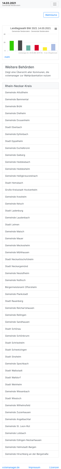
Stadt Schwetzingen (16, 349)
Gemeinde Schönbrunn (17, 335)
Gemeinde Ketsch (14, 203)
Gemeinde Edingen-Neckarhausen (23, 440)
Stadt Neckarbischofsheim (19, 259)
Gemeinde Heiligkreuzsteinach (21, 175)
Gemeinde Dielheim (15, 113)
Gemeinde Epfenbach (16, 134)
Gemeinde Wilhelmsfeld (17, 405)
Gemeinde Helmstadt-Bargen (20, 447)
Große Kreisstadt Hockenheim (21, 189)
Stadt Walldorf (13, 377)
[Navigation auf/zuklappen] (55, 4)
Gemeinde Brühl (13, 106)
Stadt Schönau (13, 328)
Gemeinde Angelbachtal (18, 419)
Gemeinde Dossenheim (17, 120)
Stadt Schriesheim (15, 342)
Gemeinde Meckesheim (17, 245)
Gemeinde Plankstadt (16, 294)
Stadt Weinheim (13, 384)
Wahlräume (51, 14)
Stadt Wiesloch (13, 398)
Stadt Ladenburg (14, 210)
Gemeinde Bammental (17, 99)
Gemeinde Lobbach (15, 433)
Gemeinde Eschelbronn (17, 148)
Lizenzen (54, 467)
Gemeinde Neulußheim (17, 273)
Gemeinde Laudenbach (17, 217)
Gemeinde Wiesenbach (17, 391)
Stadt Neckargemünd (16, 266)
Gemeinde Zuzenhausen (18, 412)
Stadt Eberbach (13, 127)
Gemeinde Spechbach (17, 363)
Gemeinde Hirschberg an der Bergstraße (26, 454)
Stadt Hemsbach (14, 182)
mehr (7, 56)
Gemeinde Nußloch (15, 280)
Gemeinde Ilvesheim (16, 196)
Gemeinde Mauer (14, 238)
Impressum (34, 467)
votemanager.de (10, 467)
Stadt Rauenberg (14, 301)
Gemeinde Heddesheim (17, 168)
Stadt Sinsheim (13, 356)
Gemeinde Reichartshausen (19, 308)
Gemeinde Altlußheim (16, 92)
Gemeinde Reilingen (15, 314)
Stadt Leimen (12, 224)
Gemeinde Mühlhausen (17, 252)
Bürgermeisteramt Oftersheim (21, 287)
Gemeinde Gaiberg (15, 155)
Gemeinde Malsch (14, 231)
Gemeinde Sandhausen (17, 321)
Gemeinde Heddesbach (17, 161)
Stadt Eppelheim (14, 141)
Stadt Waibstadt (13, 370)
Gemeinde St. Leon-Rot (17, 426)
